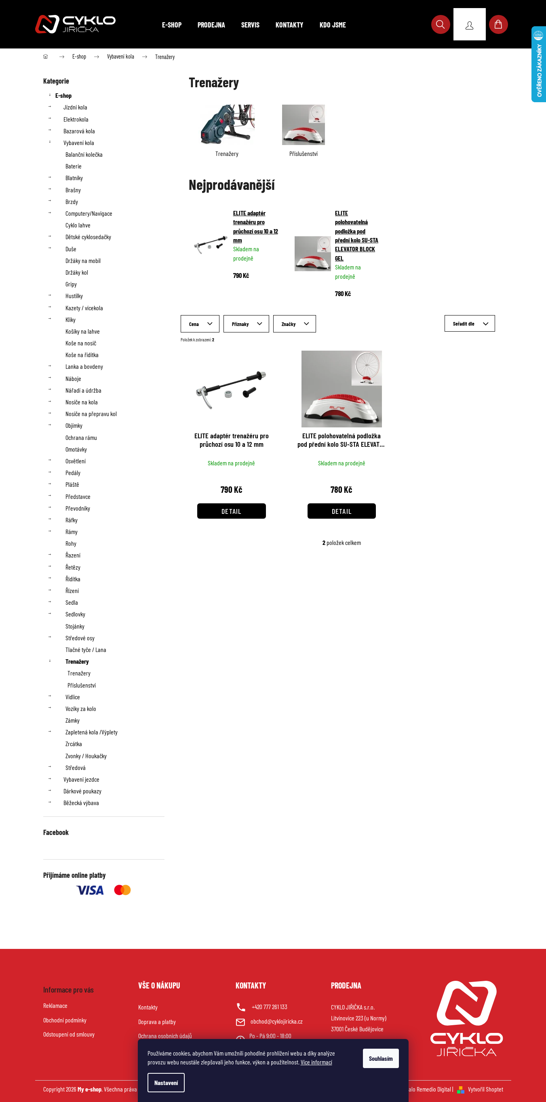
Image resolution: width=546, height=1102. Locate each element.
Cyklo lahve (78, 225)
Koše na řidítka (82, 354)
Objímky (73, 425)
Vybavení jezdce (81, 779)
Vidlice (72, 696)
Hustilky (74, 295)
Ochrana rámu (81, 437)
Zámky (72, 720)
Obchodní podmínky (64, 1020)
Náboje (73, 378)
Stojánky (74, 626)
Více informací (316, 1062)
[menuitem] (172, 24)
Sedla (71, 602)
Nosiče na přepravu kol (91, 413)
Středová (75, 767)
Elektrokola (76, 119)
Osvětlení (75, 461)
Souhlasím (381, 1058)
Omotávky (76, 449)
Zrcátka (73, 743)
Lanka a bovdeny (84, 366)
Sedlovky (75, 614)
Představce (78, 496)
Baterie (73, 166)
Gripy (71, 284)
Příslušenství (81, 685)
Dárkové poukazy (82, 791)
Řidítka (72, 579)
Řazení (72, 555)
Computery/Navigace (88, 213)
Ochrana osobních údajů (165, 1035)
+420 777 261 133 (269, 1006)
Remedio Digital (434, 1089)
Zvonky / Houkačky (86, 755)
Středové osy (80, 637)
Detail (231, 511)
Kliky (70, 319)
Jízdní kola (75, 107)
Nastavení (166, 1082)
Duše (70, 248)
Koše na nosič (80, 343)
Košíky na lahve (82, 331)
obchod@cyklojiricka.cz (277, 1021)
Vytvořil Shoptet (485, 1089)
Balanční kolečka (84, 154)
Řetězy (72, 567)
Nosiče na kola (81, 402)
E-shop (63, 95)
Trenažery (77, 661)
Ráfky (71, 520)
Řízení (72, 590)
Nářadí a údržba (83, 390)
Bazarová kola (79, 131)
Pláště (72, 484)
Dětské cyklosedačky (88, 236)
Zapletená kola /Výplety (91, 732)
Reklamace (55, 1005)
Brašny (73, 189)
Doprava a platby (157, 1021)
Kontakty (148, 1007)
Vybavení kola (78, 142)
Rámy (71, 531)
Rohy (70, 543)
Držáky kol (76, 272)
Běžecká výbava (81, 802)
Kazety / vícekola (84, 307)
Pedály (72, 472)
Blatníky (74, 177)
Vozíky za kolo (80, 708)
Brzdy (71, 201)
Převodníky (77, 508)
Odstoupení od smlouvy (69, 1034)
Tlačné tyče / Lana (85, 649)
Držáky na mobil (83, 260)
